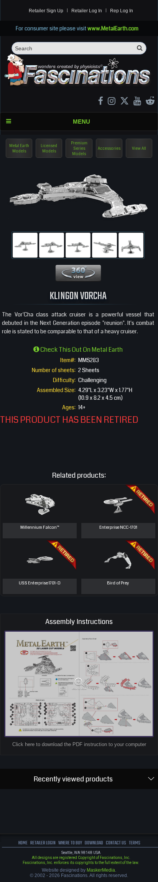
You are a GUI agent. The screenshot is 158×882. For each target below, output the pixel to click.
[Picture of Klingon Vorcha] (25, 245)
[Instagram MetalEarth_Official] (111, 102)
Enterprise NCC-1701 (118, 527)
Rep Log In (121, 10)
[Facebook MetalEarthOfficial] (100, 102)
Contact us (116, 843)
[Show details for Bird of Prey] (118, 559)
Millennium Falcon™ (39, 527)
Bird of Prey (118, 583)
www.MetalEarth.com (112, 28)
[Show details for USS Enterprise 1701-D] (40, 559)
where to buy (70, 843)
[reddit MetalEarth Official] (150, 102)
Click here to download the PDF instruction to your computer (79, 744)
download (94, 843)
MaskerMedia (101, 870)
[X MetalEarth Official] (124, 102)
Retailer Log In (86, 10)
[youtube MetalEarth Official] (137, 102)
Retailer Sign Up (46, 10)
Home (23, 843)
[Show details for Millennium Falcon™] (40, 504)
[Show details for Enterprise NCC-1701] (118, 504)
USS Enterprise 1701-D (40, 583)
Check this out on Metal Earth (81, 349)
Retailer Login (43, 843)
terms (134, 843)
